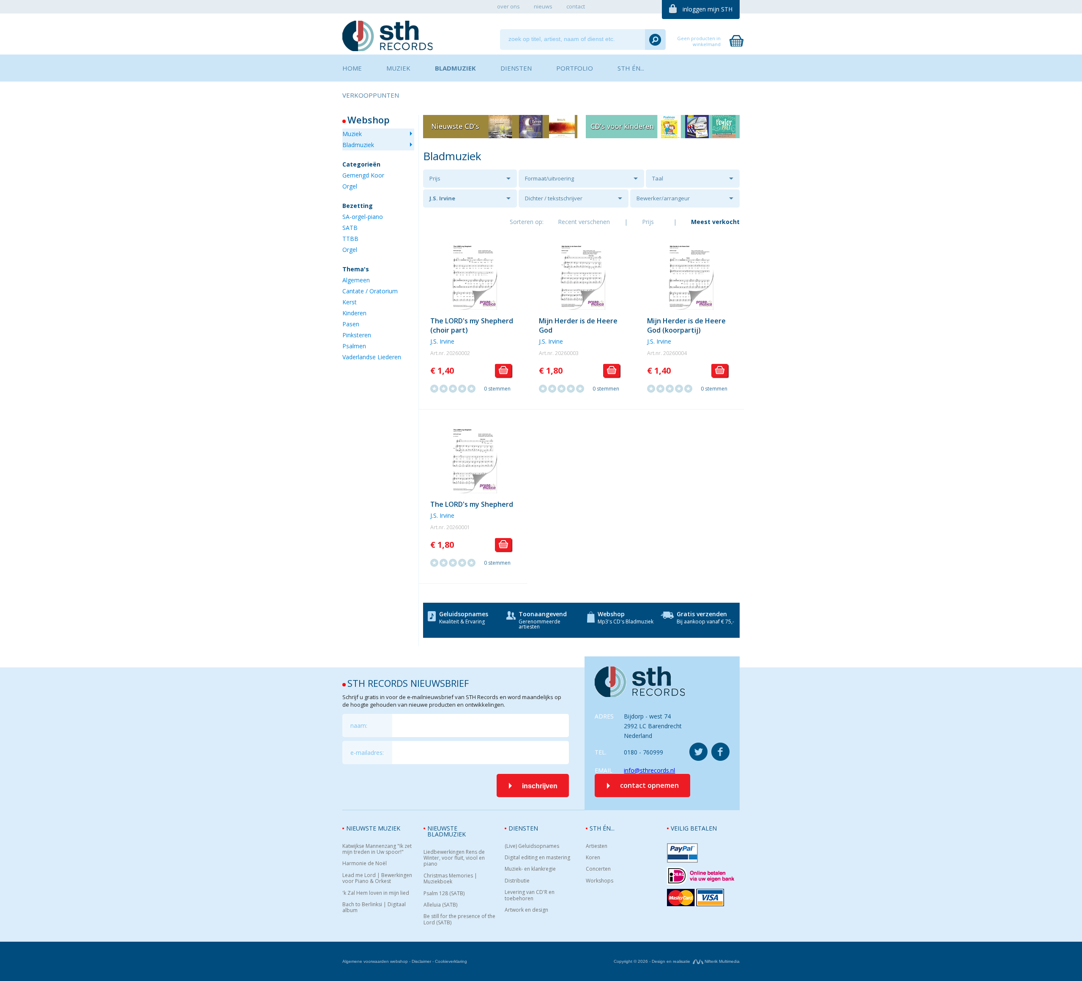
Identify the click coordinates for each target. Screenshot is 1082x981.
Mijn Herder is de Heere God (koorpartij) (686, 325)
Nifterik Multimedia (721, 961)
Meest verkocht (715, 222)
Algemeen (356, 280)
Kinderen (354, 313)
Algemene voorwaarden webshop (375, 961)
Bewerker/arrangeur (663, 198)
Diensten (523, 828)
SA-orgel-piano (362, 217)
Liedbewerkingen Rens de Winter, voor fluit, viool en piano (454, 858)
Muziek (352, 134)
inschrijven (539, 786)
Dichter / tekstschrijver (553, 198)
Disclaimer (421, 961)
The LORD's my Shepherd (471, 504)
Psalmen (354, 346)
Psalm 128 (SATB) (444, 893)
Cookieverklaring (451, 961)
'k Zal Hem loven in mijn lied (375, 893)
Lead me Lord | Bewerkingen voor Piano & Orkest (377, 878)
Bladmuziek (358, 145)
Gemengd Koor (363, 175)
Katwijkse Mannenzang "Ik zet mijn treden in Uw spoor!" (377, 849)
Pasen (350, 324)
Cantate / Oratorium (370, 291)
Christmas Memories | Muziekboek (450, 879)
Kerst (349, 302)
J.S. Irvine (442, 198)
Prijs (434, 178)
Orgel (349, 186)
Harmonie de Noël (364, 863)
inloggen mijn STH (707, 9)
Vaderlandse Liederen (371, 357)
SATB (350, 228)
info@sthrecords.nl (649, 770)
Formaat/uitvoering (549, 178)
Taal (657, 178)
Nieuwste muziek (373, 828)
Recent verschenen (584, 222)
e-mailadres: (367, 753)
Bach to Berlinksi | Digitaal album (374, 908)
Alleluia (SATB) (440, 905)
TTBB (350, 239)
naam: (358, 725)
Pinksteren (356, 335)
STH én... (602, 828)
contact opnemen (649, 785)
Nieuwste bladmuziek (446, 831)
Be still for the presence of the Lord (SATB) (459, 919)
